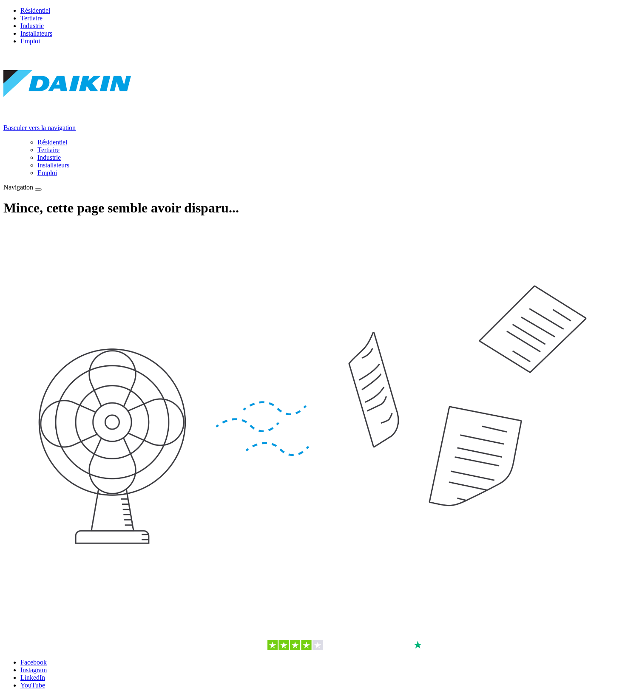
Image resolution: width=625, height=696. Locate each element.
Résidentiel (35, 10)
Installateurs (36, 33)
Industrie (32, 25)
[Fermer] (38, 189)
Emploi (30, 41)
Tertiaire (31, 18)
